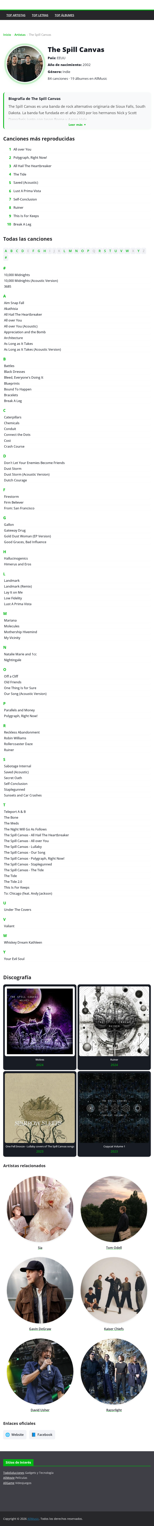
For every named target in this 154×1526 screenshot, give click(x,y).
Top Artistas (15, 15)
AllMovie (9, 1478)
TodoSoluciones (13, 1473)
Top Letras (40, 15)
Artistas (19, 35)
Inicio (7, 35)
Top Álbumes (64, 15)
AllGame (8, 1483)
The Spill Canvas (76, 49)
